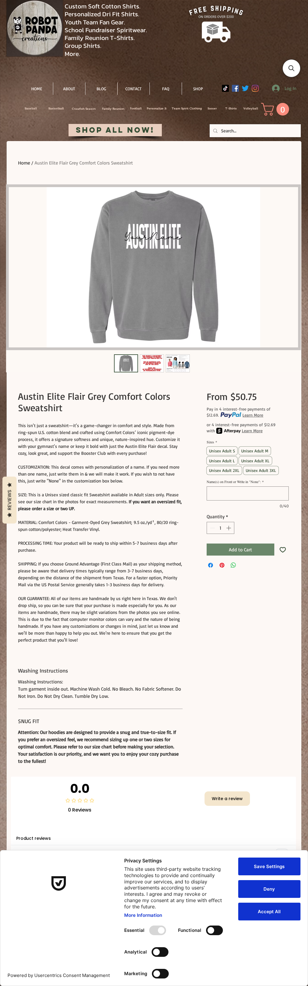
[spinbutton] (220, 528)
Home (24, 163)
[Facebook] (235, 88)
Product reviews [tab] (33, 838)
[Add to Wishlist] (283, 550)
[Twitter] (245, 88)
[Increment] (229, 528)
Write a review (227, 799)
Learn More (252, 415)
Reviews (9, 500)
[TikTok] (225, 88)
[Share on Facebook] (210, 565)
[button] (276, 109)
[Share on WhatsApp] (233, 565)
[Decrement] (212, 528)
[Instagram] (255, 88)
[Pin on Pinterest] (222, 565)
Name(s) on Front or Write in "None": (235, 481)
